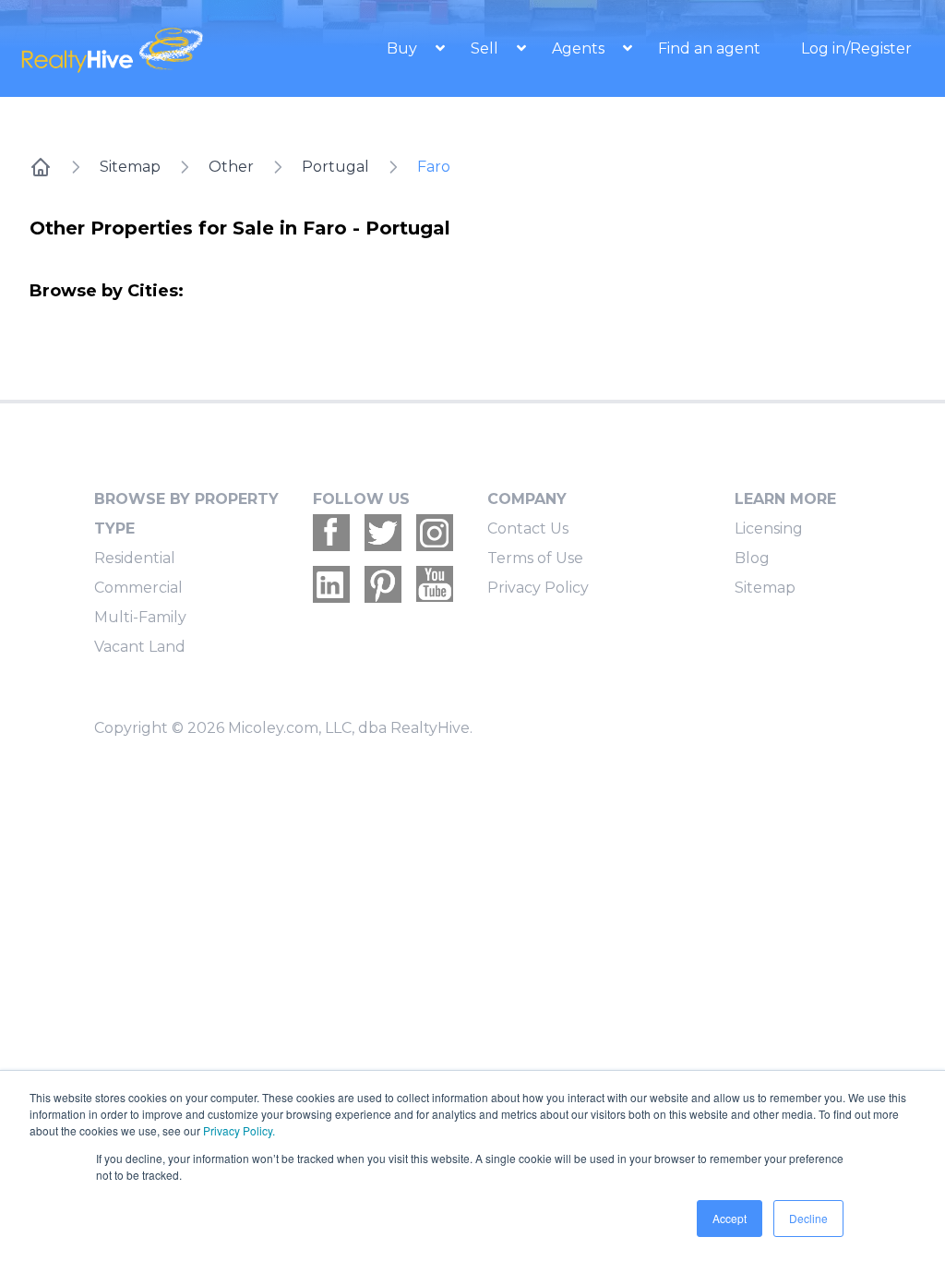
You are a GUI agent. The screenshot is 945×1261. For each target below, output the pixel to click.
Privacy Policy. (239, 1130)
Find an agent (709, 48)
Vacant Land (139, 646)
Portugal (335, 166)
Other (231, 166)
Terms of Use (535, 558)
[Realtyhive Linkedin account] (331, 584)
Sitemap (130, 166)
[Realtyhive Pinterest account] (383, 584)
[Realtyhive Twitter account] (383, 532)
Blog (752, 558)
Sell (486, 48)
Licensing (769, 528)
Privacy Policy (538, 587)
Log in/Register (856, 48)
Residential (134, 558)
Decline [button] (808, 1218)
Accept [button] (729, 1218)
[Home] (41, 167)
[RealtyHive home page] (131, 48)
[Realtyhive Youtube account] (434, 584)
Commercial (138, 587)
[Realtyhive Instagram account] (434, 532)
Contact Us (527, 528)
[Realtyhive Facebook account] (331, 532)
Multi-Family (140, 617)
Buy (404, 48)
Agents (580, 48)
